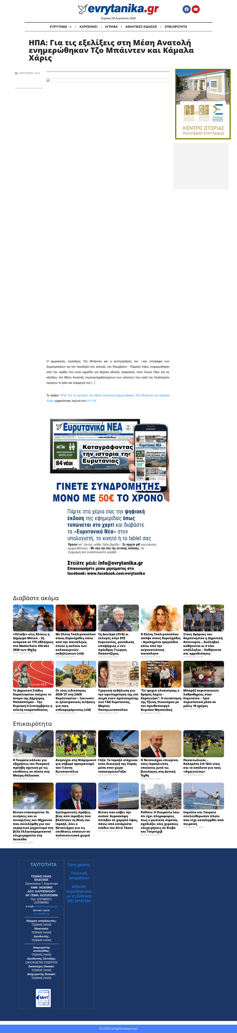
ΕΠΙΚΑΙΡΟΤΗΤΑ (176, 26)
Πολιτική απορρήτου (79, 875)
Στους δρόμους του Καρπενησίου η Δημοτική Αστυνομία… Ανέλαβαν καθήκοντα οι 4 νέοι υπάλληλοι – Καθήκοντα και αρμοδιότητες (203, 643)
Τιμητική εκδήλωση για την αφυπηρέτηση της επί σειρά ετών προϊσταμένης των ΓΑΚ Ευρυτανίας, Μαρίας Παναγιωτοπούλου (118, 700)
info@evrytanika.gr (46, 906)
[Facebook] (187, 9)
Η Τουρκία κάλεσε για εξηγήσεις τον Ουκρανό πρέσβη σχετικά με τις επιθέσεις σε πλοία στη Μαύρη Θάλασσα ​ (31, 767)
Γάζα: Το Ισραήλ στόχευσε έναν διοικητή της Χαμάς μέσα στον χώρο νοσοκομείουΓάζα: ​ (118, 766)
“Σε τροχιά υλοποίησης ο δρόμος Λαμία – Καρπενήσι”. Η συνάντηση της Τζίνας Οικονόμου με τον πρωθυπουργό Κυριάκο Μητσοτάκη (161, 700)
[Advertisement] (201, 166)
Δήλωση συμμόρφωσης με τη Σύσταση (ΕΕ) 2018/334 (79, 893)
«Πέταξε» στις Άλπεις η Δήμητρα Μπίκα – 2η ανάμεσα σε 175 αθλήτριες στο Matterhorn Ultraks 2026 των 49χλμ (33, 642)
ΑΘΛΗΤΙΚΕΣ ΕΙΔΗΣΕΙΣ (141, 26)
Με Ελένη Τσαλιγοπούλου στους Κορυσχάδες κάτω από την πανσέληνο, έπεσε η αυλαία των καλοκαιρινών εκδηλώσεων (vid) (76, 643)
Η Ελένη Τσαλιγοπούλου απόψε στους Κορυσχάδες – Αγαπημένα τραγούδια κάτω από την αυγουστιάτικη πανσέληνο (161, 643)
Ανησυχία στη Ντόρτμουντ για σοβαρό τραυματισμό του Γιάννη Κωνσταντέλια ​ (76, 766)
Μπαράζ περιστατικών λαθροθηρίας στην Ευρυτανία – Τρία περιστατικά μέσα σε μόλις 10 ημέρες (201, 698)
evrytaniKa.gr (42, 913)
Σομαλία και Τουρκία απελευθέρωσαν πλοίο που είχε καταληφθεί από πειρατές (203, 818)
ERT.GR (91, 401)
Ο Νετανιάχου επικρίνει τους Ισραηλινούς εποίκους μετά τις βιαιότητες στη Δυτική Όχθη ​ (159, 767)
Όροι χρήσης (79, 864)
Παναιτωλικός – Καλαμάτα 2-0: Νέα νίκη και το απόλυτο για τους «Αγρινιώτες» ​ (202, 766)
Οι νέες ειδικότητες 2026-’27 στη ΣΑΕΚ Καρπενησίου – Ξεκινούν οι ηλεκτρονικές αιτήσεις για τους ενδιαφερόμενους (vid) (75, 700)
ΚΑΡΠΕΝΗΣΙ (88, 26)
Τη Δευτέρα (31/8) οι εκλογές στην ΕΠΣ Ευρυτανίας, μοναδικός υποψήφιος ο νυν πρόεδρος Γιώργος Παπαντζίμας (116, 643)
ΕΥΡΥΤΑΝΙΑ (58, 26)
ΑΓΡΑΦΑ (111, 26)
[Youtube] (196, 9)
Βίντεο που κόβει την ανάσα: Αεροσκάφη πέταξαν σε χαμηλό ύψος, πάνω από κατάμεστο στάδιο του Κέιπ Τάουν (118, 820)
